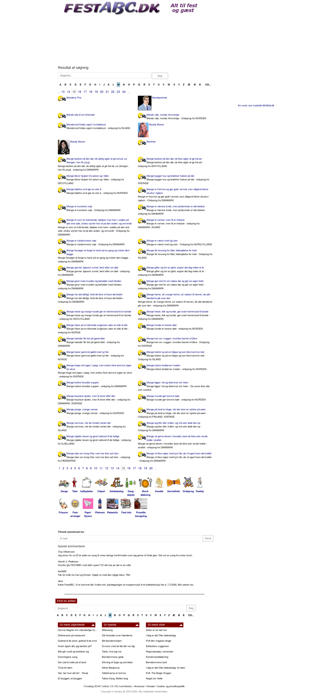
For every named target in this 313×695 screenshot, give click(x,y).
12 (106, 468)
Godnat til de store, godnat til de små (77, 640)
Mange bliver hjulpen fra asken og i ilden (91, 179)
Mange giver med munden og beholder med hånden (90, 284)
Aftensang (107, 630)
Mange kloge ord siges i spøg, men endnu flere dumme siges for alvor (95, 370)
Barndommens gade (113, 656)
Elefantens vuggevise (157, 646)
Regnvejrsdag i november (159, 651)
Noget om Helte (154, 678)
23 (118, 91)
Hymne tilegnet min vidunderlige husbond (78, 630)
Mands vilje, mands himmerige (176, 116)
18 (90, 91)
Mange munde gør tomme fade (176, 397)
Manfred (151, 141)
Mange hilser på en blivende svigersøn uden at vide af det (93, 328)
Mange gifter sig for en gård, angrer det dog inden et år (171, 271)
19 (96, 91)
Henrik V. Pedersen (68, 561)
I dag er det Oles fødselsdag (161, 635)
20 (101, 91)
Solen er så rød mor (156, 630)
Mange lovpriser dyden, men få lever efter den (94, 399)
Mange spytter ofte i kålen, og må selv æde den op (170, 426)
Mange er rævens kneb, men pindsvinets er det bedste (172, 209)
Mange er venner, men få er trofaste (169, 223)
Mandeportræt (159, 97)
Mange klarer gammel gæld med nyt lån (91, 355)
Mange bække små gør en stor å (97, 191)
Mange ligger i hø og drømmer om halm (174, 386)
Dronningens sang (67, 656)
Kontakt (151, 686)
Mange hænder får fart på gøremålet (89, 342)
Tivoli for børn (65, 667)
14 (68, 91)
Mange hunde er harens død (175, 326)
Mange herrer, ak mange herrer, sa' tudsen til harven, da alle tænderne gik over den (175, 300)
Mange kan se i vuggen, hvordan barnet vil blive (173, 342)
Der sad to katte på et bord (72, 662)
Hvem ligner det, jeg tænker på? (75, 646)
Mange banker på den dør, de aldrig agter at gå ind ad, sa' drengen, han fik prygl (93, 164)
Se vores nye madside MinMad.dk (256, 105)
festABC (62, 571)
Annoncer (139, 686)
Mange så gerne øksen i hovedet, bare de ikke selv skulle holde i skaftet (173, 441)
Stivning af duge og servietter (117, 662)
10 (95, 468)
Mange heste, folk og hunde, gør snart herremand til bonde (174, 315)
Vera (60, 581)
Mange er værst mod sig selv (179, 242)
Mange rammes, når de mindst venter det (92, 426)
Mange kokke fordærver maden (177, 367)
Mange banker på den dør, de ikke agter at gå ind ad (170, 162)
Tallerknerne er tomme (114, 673)
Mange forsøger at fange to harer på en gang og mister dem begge (94, 256)
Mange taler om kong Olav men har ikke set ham (94, 457)
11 (101, 468)
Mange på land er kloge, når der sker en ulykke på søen (172, 413)
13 (63, 91)
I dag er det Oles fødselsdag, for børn (165, 667)
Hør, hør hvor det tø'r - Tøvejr (73, 673)
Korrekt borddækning (157, 656)
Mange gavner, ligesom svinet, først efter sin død (94, 271)
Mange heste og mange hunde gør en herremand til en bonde (94, 315)
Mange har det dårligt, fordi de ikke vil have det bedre (91, 298)
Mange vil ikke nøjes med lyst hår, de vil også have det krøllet (174, 457)
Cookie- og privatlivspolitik (171, 686)
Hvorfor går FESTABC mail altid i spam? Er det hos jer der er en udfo (94, 565)
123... (208, 84)
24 (124, 91)
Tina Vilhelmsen (66, 551)
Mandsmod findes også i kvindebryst (98, 126)
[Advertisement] (135, 39)
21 (107, 91)
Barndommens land (156, 662)
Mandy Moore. (78, 141)
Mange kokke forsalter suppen (97, 384)
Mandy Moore (156, 124)
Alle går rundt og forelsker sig (73, 651)
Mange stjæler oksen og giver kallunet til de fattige (94, 439)
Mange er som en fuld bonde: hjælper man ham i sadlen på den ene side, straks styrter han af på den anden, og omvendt (95, 227)
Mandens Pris (74, 97)
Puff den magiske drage (158, 640)
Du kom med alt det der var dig (118, 646)
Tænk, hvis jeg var (111, 651)
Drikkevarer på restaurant (71, 635)
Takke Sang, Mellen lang (115, 678)
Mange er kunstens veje (94, 208)
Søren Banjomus (111, 667)
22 (112, 91)
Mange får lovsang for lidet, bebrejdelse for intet (175, 254)
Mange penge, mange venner (95, 411)
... (59, 91)
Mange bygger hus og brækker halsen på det (173, 179)
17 (85, 91)
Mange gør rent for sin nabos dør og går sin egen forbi (171, 284)
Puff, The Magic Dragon (158, 673)
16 (79, 91)
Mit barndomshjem (112, 640)
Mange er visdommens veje (96, 242)
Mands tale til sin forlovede (81, 114)
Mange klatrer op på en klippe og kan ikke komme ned (172, 355)
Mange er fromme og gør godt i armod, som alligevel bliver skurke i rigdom (173, 194)
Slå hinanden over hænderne (117, 635)
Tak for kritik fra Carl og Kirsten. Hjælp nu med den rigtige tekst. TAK (94, 574)
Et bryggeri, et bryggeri (70, 678)
